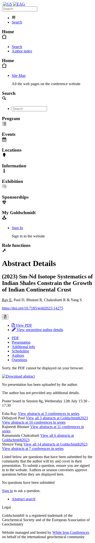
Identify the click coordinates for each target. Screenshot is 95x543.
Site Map (19, 75)
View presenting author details (39, 330)
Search (17, 22)
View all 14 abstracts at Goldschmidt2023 (55, 444)
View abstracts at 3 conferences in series (48, 414)
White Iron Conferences (70, 532)
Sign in (7, 491)
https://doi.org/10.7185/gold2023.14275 (32, 308)
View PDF (23, 325)
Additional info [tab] (23, 347)
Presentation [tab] (21, 342)
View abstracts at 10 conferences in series (34, 422)
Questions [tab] (19, 360)
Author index (22, 51)
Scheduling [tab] (20, 351)
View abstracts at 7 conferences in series (33, 448)
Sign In (17, 228)
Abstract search (23, 499)
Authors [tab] (18, 355)
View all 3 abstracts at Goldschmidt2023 (57, 418)
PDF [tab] (15, 338)
